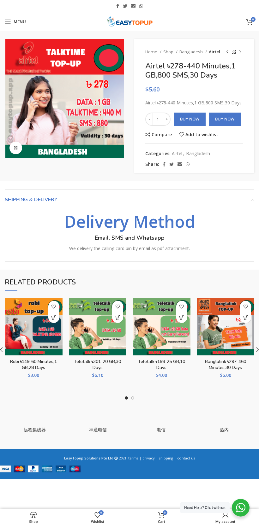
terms (133, 458)
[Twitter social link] (125, 6)
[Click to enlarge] (15, 148)
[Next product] (240, 52)
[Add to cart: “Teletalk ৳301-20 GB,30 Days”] (117, 317)
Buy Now (189, 119)
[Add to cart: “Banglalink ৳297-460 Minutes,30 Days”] (245, 317)
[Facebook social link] (117, 6)
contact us (186, 458)
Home (151, 52)
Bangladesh (191, 52)
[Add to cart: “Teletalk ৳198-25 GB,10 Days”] (181, 317)
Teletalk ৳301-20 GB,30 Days (97, 365)
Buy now (224, 119)
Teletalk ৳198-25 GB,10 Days (161, 365)
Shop (168, 52)
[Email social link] (133, 6)
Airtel (214, 52)
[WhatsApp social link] (141, 6)
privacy (148, 458)
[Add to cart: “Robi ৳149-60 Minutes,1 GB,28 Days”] (53, 317)
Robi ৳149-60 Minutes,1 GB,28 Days (33, 365)
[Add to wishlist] (53, 306)
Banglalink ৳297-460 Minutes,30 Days (225, 365)
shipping (166, 458)
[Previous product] (227, 52)
